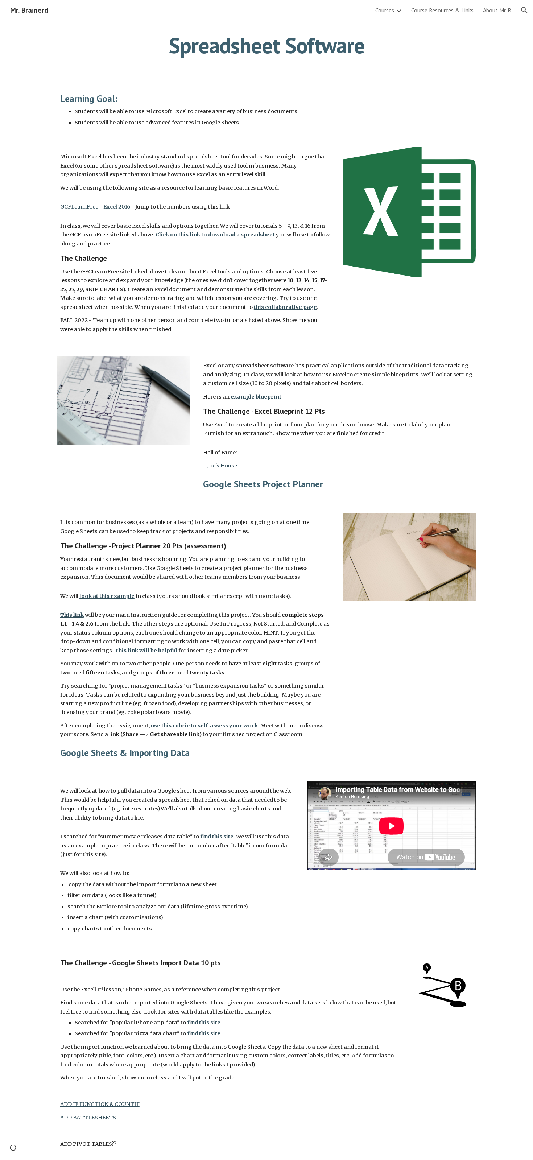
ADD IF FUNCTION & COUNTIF (100, 1104)
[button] (524, 10)
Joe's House (222, 465)
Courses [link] (384, 10)
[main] (266, 45)
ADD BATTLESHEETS (88, 1117)
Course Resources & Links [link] (442, 10)
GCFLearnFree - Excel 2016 (95, 206)
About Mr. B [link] (497, 10)
